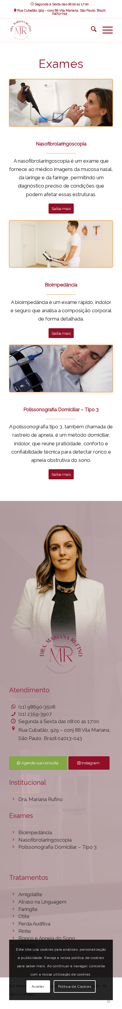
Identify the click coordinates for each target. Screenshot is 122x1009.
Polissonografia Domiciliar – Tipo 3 (57, 847)
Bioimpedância (35, 832)
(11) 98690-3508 (36, 707)
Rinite (24, 931)
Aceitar (38, 986)
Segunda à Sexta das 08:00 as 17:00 (61, 4)
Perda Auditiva (34, 924)
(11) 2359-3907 (35, 714)
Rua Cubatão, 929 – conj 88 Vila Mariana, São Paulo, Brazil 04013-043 (60, 12)
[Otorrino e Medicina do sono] (50, 30)
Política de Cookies (74, 986)
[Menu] (105, 30)
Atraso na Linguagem (42, 902)
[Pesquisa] (91, 30)
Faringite (28, 909)
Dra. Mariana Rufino (40, 799)
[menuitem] (60, 4)
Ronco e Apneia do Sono (46, 938)
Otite (24, 916)
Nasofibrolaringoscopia (45, 840)
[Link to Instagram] (108, 1001)
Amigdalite (30, 894)
